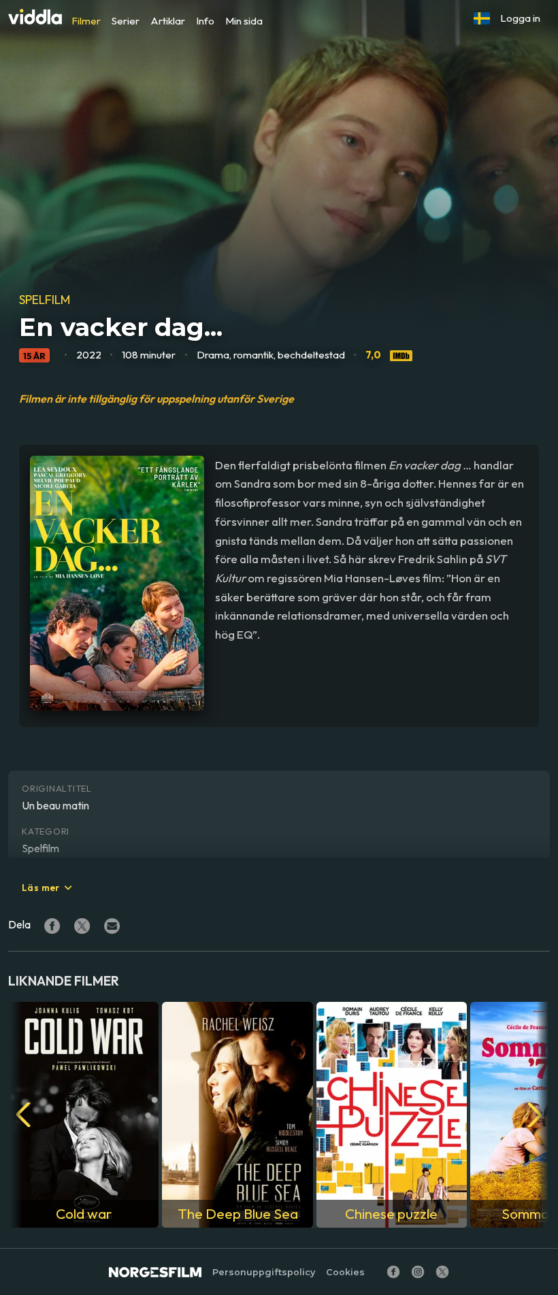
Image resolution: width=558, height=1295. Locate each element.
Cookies (345, 1272)
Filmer (86, 20)
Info (205, 20)
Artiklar (167, 20)
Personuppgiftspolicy (263, 1272)
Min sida (244, 20)
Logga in (520, 18)
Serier (126, 20)
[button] (482, 18)
